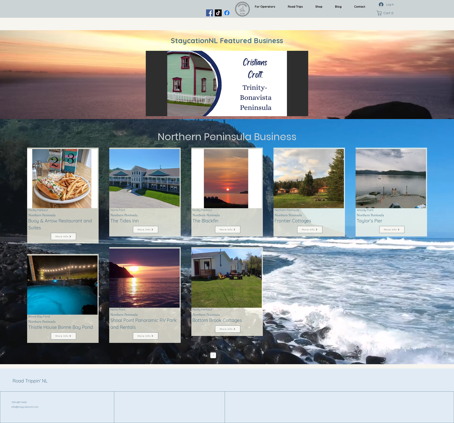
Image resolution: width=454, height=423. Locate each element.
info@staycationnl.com (24, 406)
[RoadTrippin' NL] (226, 12)
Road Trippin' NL (30, 381)
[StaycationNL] (209, 12)
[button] (386, 12)
